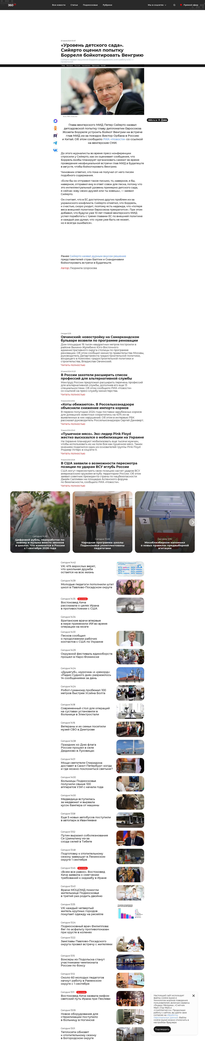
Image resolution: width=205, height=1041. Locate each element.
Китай (103, 66)
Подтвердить (162, 1029)
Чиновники (86, 66)
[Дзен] (157, 120)
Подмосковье (90, 5)
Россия (77, 66)
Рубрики (107, 5)
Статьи (74, 5)
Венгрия (70, 66)
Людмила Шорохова (83, 268)
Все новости (58, 5)
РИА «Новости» (114, 139)
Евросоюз (95, 66)
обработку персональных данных (166, 1016)
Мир (63, 66)
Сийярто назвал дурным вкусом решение (98, 256)
